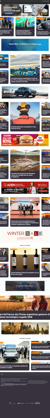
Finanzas (43, 103)
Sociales (43, 71)
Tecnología (18, 18)
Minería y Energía (14, 103)
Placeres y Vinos (13, 249)
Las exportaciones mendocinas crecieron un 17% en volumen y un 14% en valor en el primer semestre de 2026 (25, 79)
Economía (12, 55)
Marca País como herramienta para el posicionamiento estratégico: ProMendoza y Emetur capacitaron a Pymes (25, 222)
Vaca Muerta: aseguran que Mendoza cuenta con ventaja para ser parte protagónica (23, 175)
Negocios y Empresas (40, 18)
